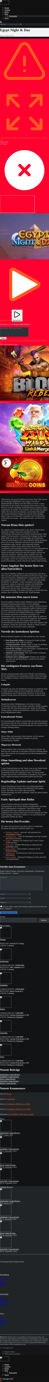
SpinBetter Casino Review (9, 1077)
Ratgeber (3, 1324)
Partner (2, 1322)
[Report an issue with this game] (24, 87)
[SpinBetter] (5, 983)
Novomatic (4, 1300)
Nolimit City (10, 853)
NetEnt (8, 841)
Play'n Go (3, 1302)
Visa (1, 1281)
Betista (2, 1009)
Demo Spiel (4, 402)
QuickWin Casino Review (9, 1081)
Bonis (7, 12)
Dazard (8, 1094)
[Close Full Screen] (24, 194)
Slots (6, 14)
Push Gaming (10, 849)
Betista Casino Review (8, 1083)
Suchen (2, 917)
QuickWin (3, 1033)
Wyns (2, 1057)
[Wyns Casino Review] (5, 1163)
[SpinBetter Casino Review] (5, 1147)
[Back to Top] (1, 1381)
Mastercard (4, 1279)
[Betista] (5, 1007)
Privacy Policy (10, 1352)
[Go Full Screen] (24, 136)
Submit (3, 338)
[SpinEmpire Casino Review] (5, 1131)
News (7, 18)
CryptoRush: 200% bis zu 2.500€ (18, 1104)
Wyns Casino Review (8, 1079)
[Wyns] (5, 1055)
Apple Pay (4, 1283)
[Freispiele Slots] (4, 4)
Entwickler (13, 16)
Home (7, 8)
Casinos (7, 10)
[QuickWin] (5, 1031)
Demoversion (17, 320)
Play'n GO (9, 845)
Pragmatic (3, 1304)
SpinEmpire (4, 961)
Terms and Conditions (12, 1354)
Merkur (2, 1298)
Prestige (3, 940)
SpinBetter (4, 985)
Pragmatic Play (11, 836)
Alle (1, 1318)
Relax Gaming (11, 857)
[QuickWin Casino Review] (5, 1179)
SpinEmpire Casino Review (10, 1075)
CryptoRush (10, 1099)
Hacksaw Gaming (12, 832)
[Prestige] (5, 938)
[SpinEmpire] (5, 959)
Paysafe (3, 1285)
